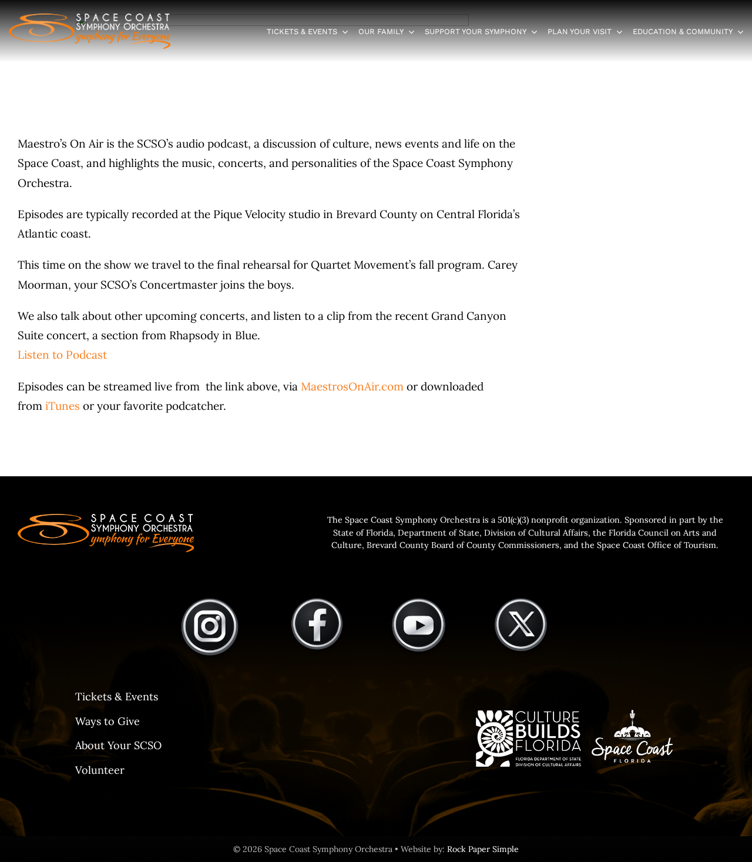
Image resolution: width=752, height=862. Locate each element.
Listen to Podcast (62, 355)
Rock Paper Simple (483, 849)
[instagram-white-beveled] (209, 602)
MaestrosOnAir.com (352, 386)
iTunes (62, 406)
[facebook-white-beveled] (317, 602)
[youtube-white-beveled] (418, 602)
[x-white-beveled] (521, 602)
